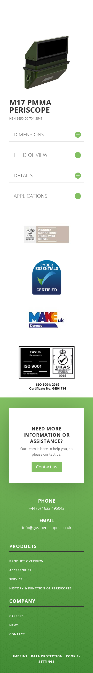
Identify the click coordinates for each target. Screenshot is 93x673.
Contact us (46, 467)
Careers (16, 616)
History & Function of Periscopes (40, 588)
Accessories (20, 570)
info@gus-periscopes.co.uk (46, 527)
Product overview (26, 561)
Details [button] (23, 175)
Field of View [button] (30, 154)
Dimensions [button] (29, 134)
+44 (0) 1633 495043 (46, 508)
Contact (17, 634)
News (14, 625)
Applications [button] (30, 195)
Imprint (20, 656)
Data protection (47, 656)
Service (16, 579)
